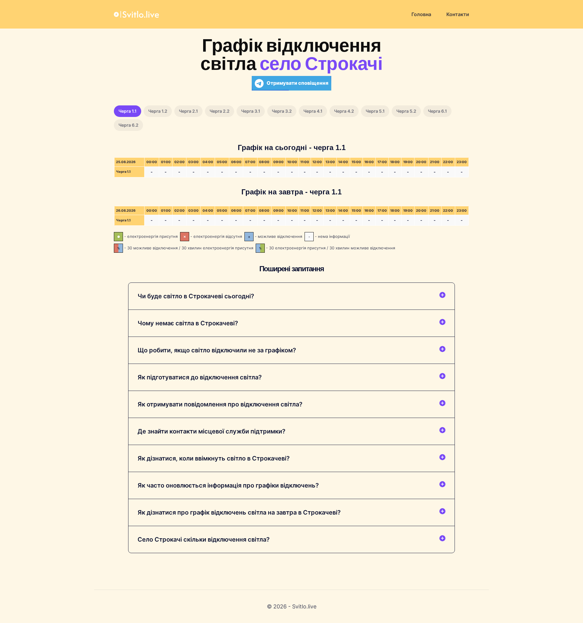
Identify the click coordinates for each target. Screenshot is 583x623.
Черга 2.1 (188, 111)
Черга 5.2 (406, 111)
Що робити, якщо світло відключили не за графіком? (217, 350)
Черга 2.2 (220, 111)
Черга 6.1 (437, 111)
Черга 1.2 (157, 111)
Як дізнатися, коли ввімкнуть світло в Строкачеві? (214, 458)
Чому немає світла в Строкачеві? (188, 323)
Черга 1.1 (127, 111)
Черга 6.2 (128, 125)
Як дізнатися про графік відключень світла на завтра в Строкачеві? (239, 512)
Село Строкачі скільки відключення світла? (204, 539)
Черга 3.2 (282, 111)
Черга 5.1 (375, 111)
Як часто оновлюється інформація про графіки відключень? (228, 485)
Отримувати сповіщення (297, 83)
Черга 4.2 (344, 111)
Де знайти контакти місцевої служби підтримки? (211, 431)
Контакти (457, 14)
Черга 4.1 (312, 111)
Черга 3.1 (250, 111)
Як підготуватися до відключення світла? (200, 377)
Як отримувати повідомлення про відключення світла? (220, 404)
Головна (421, 14)
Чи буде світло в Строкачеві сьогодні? (196, 296)
